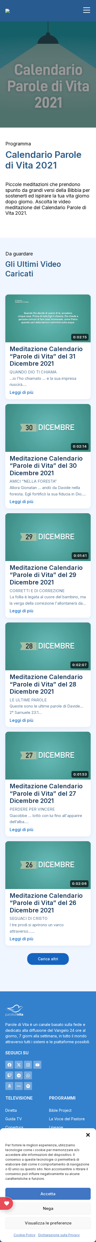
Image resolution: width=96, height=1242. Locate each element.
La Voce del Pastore (67, 1119)
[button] (88, 1135)
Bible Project (60, 1110)
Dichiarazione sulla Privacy (59, 1235)
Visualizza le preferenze (48, 1223)
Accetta (48, 1193)
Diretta (11, 1110)
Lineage (56, 1127)
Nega (48, 1208)
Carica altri (48, 959)
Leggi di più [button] (21, 392)
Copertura (14, 1127)
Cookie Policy (24, 1235)
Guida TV (13, 1119)
